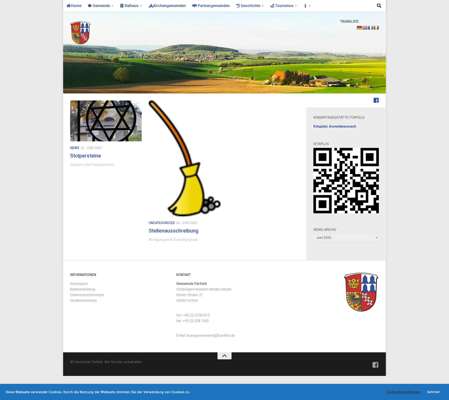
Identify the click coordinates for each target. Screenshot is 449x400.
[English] (365, 28)
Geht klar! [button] (433, 392)
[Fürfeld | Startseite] (84, 32)
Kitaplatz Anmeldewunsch (334, 126)
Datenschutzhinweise (87, 295)
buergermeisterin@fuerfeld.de (211, 335)
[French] (370, 28)
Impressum (79, 284)
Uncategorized (162, 223)
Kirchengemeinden (169, 6)
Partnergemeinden (213, 6)
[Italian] (376, 28)
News (74, 148)
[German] (359, 28)
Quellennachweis (83, 300)
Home (75, 6)
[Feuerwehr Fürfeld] (376, 100)
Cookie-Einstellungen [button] (403, 392)
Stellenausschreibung (173, 231)
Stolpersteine (85, 156)
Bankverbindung (82, 289)
